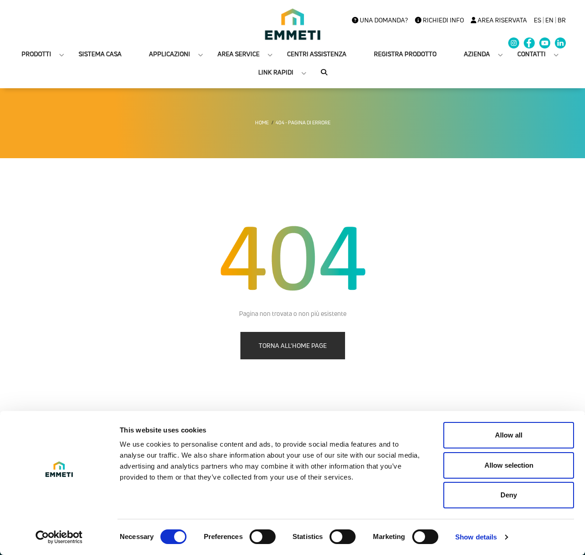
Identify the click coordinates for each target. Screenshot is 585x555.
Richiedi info (442, 20)
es (537, 20)
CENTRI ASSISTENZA (316, 53)
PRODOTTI (36, 53)
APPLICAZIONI (169, 53)
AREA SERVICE (239, 53)
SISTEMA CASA (100, 53)
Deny (508, 495)
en (549, 20)
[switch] (263, 536)
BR (562, 20)
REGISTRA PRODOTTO (405, 53)
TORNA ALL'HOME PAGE (293, 345)
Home (262, 122)
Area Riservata (501, 20)
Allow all (508, 435)
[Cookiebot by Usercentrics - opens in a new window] (59, 537)
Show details (476, 537)
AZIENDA (477, 53)
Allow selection (508, 465)
